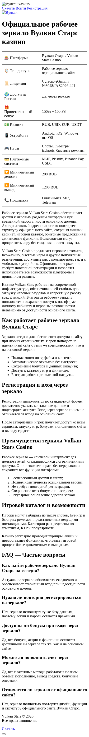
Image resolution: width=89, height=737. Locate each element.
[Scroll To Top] (4, 734)
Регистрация (37, 8)
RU (41, 720)
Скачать (8, 8)
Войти (21, 8)
